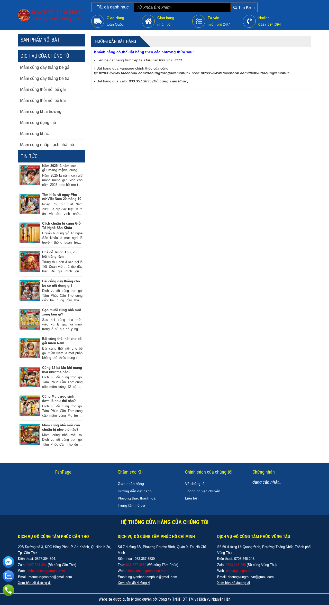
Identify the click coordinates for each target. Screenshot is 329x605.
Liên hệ (191, 498)
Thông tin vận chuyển (202, 491)
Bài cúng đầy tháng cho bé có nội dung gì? (61, 283)
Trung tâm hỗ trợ (131, 505)
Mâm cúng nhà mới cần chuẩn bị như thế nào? (61, 427)
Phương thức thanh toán (138, 498)
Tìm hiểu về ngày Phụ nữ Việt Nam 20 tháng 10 (61, 197)
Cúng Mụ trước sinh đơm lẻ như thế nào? (59, 399)
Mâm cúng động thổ (38, 122)
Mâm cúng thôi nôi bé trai (43, 100)
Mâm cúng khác (34, 133)
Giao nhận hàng (131, 484)
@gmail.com (62, 577)
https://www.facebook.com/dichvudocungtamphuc (245, 73)
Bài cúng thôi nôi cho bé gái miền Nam (61, 341)
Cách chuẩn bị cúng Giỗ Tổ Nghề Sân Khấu (61, 226)
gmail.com (169, 577)
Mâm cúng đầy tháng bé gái (45, 67)
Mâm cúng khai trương (40, 111)
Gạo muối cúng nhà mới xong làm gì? (61, 312)
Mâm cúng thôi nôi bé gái (43, 89)
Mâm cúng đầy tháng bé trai (45, 78)
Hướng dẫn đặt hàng (135, 491)
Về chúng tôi (195, 484)
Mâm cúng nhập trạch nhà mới (48, 144)
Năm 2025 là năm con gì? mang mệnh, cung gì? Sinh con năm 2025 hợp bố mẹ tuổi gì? (60, 168)
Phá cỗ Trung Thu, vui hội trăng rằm (60, 254)
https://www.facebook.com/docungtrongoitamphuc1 (145, 73)
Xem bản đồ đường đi (134, 583)
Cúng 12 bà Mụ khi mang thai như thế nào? (62, 370)
